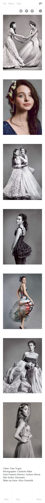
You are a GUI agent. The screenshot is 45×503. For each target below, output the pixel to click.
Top (18, 499)
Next (39, 499)
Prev (6, 499)
